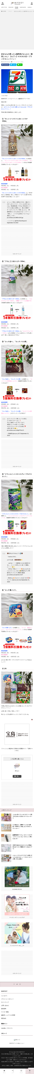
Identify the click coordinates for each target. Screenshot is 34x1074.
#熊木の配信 (21, 572)
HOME (4, 11)
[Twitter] (13, 64)
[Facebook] (5, 64)
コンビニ (18, 61)
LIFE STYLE (4, 7)
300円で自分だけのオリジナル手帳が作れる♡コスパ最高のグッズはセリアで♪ (22, 846)
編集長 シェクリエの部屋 (8, 1015)
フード (10, 11)
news (22, 61)
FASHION (10, 7)
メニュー (21, 1072)
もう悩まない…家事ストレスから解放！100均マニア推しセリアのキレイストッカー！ (22, 826)
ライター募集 (5, 1012)
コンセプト (4, 995)
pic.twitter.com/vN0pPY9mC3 (15, 430)
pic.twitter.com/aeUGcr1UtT (15, 574)
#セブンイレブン (13, 572)
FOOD (16, 7)
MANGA (30, 7)
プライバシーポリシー (7, 999)
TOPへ (30, 1072)
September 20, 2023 (12, 222)
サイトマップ (5, 1002)
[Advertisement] (17, 30)
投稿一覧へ (16, 776)
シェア (13, 1072)
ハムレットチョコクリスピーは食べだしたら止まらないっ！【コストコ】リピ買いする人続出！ (22, 857)
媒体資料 (3, 1008)
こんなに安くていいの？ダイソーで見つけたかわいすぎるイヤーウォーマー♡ (22, 816)
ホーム (4, 1072)
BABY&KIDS (23, 7)
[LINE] (20, 64)
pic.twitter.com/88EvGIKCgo (15, 217)
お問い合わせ (5, 1005)
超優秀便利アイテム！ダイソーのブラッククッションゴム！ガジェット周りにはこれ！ (22, 836)
